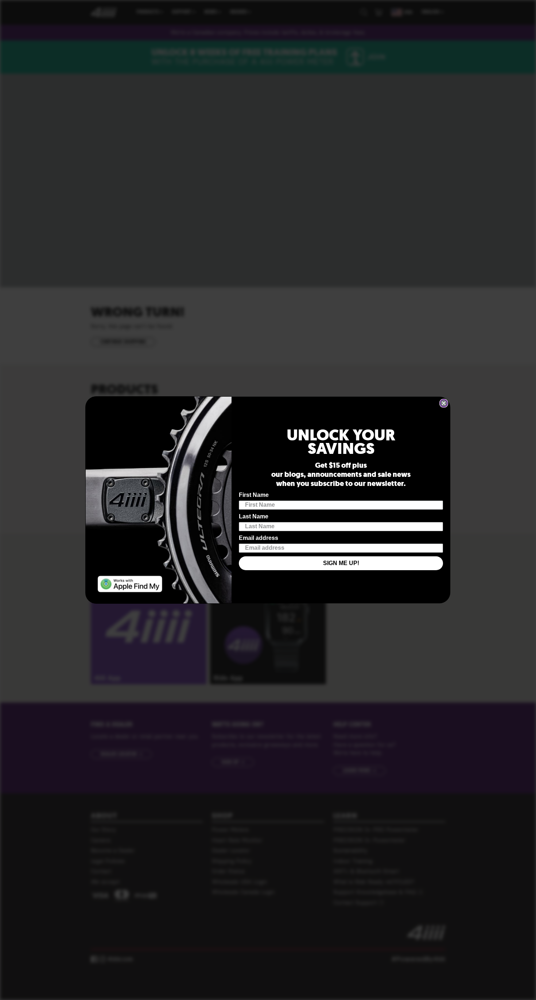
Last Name (253, 516)
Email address (258, 538)
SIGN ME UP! (341, 563)
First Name (254, 495)
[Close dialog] (443, 403)
